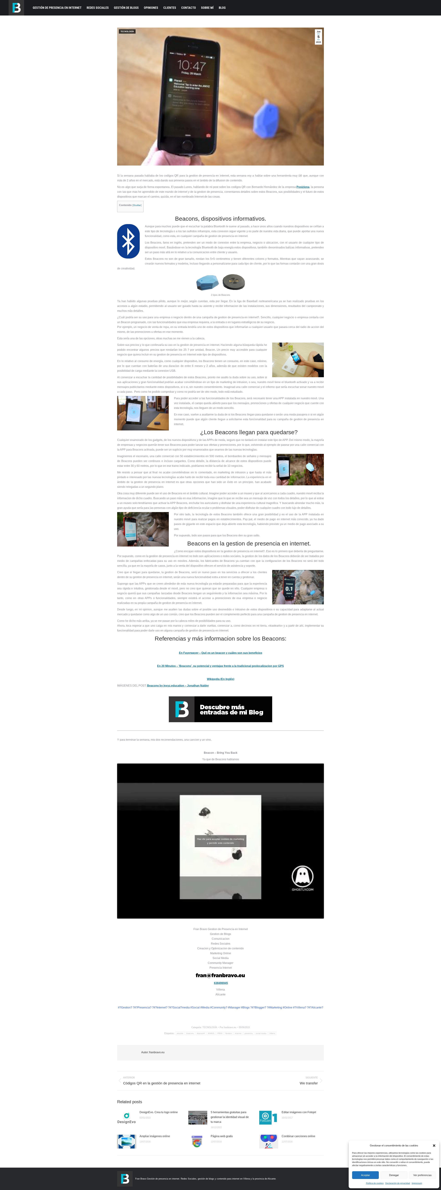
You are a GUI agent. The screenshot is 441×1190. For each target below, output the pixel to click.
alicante (180, 1033)
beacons (190, 1033)
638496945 (221, 983)
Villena (272, 1033)
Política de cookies (375, 1183)
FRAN (219, 1033)
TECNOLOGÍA (127, 31)
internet (238, 1033)
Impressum (417, 1183)
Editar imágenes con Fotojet (299, 1112)
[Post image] (126, 1118)
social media (261, 1033)
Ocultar (137, 205)
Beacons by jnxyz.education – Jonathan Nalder (178, 685)
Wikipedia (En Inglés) (220, 679)
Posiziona (302, 187)
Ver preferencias (422, 1175)
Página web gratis (222, 1136)
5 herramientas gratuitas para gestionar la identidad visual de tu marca (230, 1117)
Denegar (394, 1175)
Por (228, 1027)
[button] (434, 1145)
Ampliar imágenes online (155, 1136)
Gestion (228, 1033)
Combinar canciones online (298, 1136)
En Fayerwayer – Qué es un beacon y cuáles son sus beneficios (220, 652)
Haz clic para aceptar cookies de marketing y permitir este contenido (220, 841)
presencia (249, 1033)
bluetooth (201, 1033)
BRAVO (211, 1033)
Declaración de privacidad (397, 1183)
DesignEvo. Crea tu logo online (159, 1112)
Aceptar (365, 1175)
